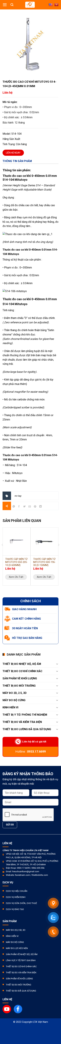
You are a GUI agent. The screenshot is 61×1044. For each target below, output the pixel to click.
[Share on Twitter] (24, 507)
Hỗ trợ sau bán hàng (27, 638)
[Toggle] (57, 664)
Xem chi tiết (16, 577)
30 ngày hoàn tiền (25, 628)
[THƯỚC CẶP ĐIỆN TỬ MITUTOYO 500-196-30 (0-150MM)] (44, 541)
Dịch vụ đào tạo (15, 909)
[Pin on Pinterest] (35, 507)
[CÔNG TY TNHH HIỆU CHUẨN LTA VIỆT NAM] (30, 5)
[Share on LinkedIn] (40, 507)
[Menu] (5, 4)
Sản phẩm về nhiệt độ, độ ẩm (21, 954)
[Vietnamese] (56, 5)
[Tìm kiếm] (12, 4)
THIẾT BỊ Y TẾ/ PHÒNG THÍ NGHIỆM (25, 714)
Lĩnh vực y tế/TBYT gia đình (21, 960)
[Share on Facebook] (19, 507)
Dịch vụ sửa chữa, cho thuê (21, 903)
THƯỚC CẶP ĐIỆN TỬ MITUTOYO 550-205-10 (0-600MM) (16, 562)
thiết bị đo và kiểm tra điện (22, 722)
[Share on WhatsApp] (13, 507)
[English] (51, 5)
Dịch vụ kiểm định (15, 897)
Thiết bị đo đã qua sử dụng (21, 990)
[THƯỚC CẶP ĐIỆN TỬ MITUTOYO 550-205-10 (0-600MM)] (16, 541)
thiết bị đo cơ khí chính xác (22, 671)
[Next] (58, 533)
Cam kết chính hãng (26, 618)
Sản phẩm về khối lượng (20, 678)
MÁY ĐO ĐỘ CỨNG (14, 700)
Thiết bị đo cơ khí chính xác (21, 966)
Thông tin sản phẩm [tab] (17, 161)
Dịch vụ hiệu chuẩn (16, 891)
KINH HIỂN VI (10, 707)
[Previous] (2, 533)
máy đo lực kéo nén (17, 948)
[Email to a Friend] (29, 507)
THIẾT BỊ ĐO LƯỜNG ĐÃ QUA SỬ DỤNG (27, 729)
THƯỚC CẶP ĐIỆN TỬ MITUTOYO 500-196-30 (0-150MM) (44, 562)
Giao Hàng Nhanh (24, 609)
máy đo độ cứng (15, 942)
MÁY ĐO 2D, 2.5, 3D (15, 693)
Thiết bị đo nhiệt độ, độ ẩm (22, 664)
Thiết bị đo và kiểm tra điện (21, 972)
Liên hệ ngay (13, 152)
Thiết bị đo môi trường (19, 685)
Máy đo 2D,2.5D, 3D (15, 930)
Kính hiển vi (12, 936)
